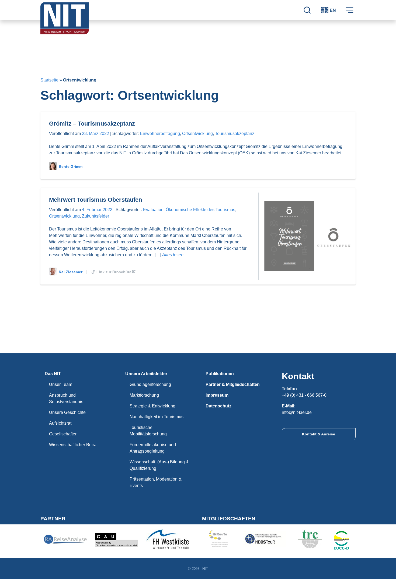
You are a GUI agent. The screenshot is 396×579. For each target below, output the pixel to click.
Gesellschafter (63, 434)
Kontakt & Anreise (318, 434)
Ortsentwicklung (197, 133)
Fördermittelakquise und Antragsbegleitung (153, 447)
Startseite (49, 80)
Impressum (217, 395)
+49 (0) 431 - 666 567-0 (304, 395)
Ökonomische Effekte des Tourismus (200, 209)
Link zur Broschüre (113, 272)
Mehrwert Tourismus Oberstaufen (95, 199)
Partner (52, 518)
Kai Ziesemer (70, 272)
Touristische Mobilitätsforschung (148, 430)
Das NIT (53, 373)
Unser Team (60, 384)
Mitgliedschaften (228, 518)
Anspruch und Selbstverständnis (66, 398)
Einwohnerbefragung (160, 133)
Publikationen (220, 373)
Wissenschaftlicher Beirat (73, 444)
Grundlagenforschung (150, 384)
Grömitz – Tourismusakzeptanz (92, 123)
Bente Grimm (70, 166)
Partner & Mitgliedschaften (233, 384)
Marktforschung (144, 395)
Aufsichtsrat (60, 423)
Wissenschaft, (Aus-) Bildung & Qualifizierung (159, 465)
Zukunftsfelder (95, 216)
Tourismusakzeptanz (234, 133)
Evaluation (153, 209)
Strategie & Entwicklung (152, 406)
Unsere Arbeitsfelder (146, 373)
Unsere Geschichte (67, 412)
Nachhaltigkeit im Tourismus (156, 416)
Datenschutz (218, 406)
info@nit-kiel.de (297, 412)
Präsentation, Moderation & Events (156, 482)
